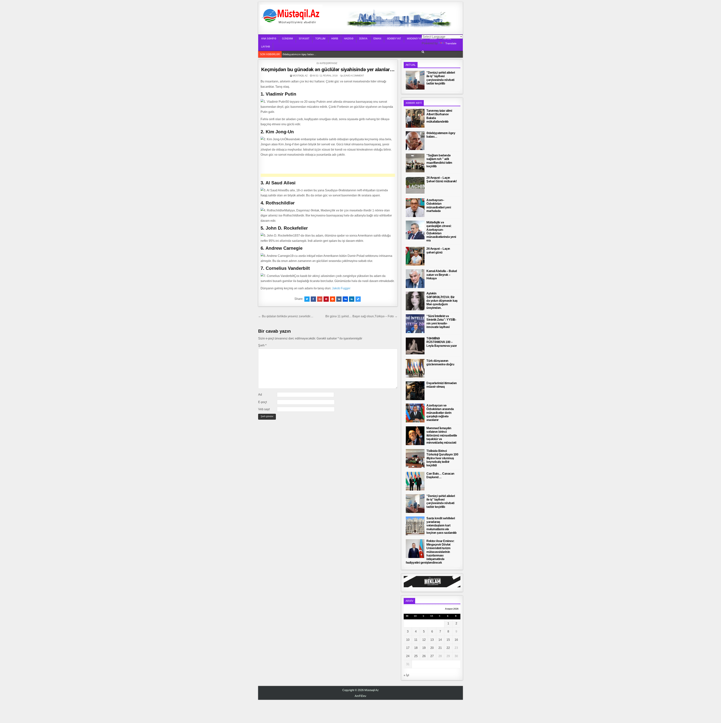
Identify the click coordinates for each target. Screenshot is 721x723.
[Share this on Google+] (319, 299)
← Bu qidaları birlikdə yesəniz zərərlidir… (285, 316)
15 (448, 639)
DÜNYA (363, 38)
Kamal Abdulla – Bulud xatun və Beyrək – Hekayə (441, 274)
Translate (450, 43)
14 (440, 639)
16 (456, 639)
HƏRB (334, 38)
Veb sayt (264, 409)
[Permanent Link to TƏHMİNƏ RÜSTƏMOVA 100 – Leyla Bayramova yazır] (415, 346)
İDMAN (377, 38)
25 (416, 656)
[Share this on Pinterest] (326, 299)
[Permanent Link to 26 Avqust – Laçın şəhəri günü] (415, 256)
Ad (260, 394)
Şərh (262, 345)
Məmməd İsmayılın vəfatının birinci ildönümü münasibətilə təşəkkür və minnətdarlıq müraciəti (441, 435)
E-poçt (262, 402)
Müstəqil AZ (300, 75)
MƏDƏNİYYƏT (415, 38)
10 (408, 639)
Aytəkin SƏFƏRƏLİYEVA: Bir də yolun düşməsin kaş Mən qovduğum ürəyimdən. (442, 300)
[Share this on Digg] (345, 299)
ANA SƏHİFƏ (268, 38)
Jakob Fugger (341, 288)
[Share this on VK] (339, 299)
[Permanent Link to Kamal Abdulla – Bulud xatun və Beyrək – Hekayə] (415, 278)
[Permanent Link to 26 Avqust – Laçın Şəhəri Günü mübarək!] (415, 185)
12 (424, 639)
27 (432, 656)
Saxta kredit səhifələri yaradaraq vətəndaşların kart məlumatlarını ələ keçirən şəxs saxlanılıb (441, 525)
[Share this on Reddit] (332, 299)
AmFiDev (360, 695)
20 (432, 647)
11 (415, 639)
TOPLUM (320, 38)
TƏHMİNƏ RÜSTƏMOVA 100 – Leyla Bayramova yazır (441, 342)
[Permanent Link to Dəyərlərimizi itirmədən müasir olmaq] (415, 390)
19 (424, 647)
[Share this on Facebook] (313, 299)
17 (408, 647)
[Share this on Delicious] (358, 299)
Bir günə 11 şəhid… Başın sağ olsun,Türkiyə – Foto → (361, 316)
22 (448, 647)
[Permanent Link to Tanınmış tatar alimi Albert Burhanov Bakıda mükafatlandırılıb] (415, 118)
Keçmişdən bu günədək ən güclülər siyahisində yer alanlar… (328, 69)
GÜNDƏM (287, 38)
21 (440, 647)
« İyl (406, 675)
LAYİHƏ (265, 46)
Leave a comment (353, 75)
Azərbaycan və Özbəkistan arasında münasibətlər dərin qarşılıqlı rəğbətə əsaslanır (440, 412)
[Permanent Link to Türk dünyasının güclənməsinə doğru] (415, 368)
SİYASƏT (304, 38)
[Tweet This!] (307, 299)
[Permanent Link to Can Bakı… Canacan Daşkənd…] (415, 481)
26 (424, 656)
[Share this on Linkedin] (351, 299)
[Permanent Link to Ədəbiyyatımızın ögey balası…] (415, 140)
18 (416, 647)
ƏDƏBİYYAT (394, 38)
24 (408, 656)
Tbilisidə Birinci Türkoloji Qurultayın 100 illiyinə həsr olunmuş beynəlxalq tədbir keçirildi (442, 458)
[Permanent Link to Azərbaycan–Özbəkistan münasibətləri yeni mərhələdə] (415, 207)
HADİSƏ (348, 38)
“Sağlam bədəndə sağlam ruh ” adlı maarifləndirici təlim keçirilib (317, 54)
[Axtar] (423, 52)
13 (432, 639)
